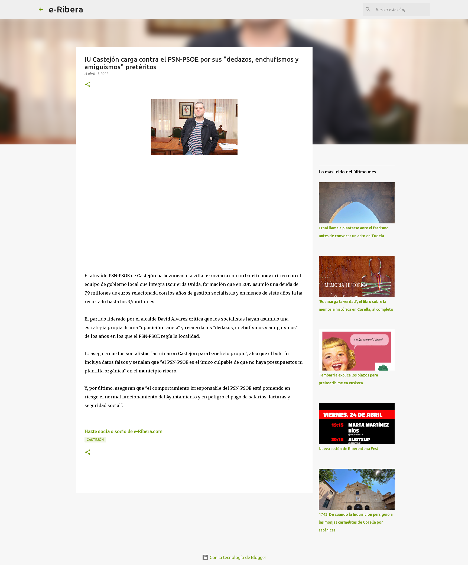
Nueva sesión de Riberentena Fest (348, 449)
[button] (87, 84)
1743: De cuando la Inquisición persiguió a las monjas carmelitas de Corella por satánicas (356, 522)
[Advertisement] (125, 209)
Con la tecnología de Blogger (237, 557)
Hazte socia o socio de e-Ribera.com (123, 431)
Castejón (95, 439)
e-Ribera (65, 9)
